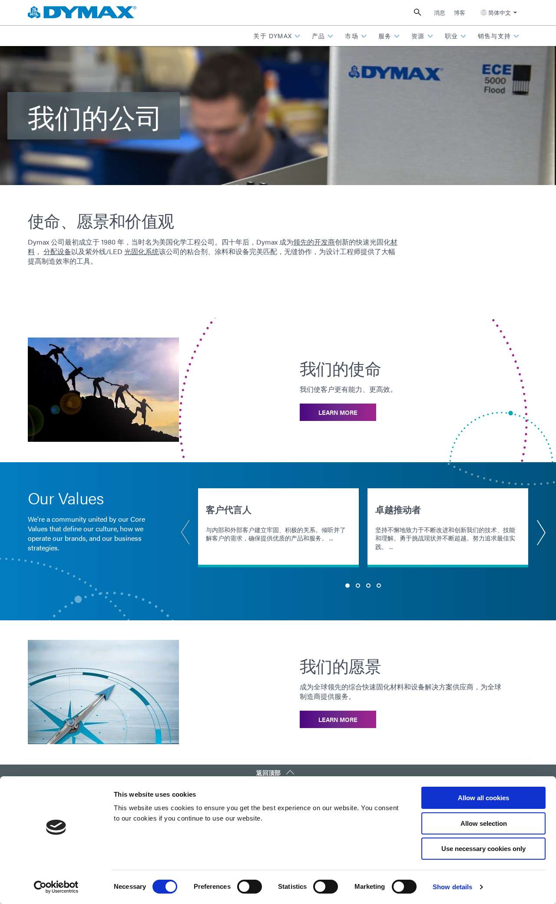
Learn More (337, 412)
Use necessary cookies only (483, 848)
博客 (459, 12)
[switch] (249, 887)
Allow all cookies (483, 797)
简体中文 (499, 12)
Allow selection (483, 823)
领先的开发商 (314, 242)
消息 (439, 12)
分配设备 (57, 251)
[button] (277, 36)
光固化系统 (141, 251)
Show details (452, 887)
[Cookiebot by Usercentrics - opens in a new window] (56, 887)
